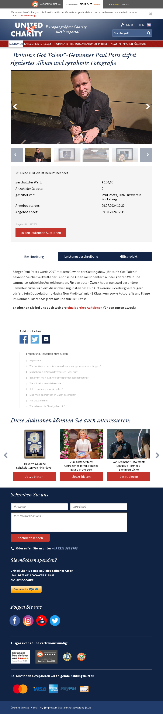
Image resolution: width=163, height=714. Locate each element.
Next (148, 107)
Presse (25, 707)
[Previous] (17, 155)
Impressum (51, 707)
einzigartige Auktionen (85, 307)
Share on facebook (24, 339)
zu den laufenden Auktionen (41, 233)
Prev (15, 107)
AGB (88, 707)
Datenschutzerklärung (23, 15)
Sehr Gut (86, 4)
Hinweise (97, 4)
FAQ (41, 707)
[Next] (146, 155)
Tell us (46, 339)
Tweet (35, 339)
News (34, 707)
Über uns (15, 707)
